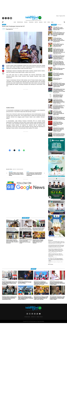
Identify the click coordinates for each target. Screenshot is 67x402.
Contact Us (33, 316)
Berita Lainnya (50, 264)
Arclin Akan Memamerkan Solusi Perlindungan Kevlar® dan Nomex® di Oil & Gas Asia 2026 (56, 246)
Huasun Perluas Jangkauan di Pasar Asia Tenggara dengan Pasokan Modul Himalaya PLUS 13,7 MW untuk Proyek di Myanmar (55, 250)
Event (45, 22)
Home (15, 22)
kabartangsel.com (9, 29)
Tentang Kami (27, 316)
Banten (36, 22)
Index (52, 22)
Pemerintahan (20, 22)
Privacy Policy (40, 316)
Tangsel (25, 22)
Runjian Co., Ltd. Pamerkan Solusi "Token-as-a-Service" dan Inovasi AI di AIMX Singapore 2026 (56, 242)
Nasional (41, 22)
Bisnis (49, 22)
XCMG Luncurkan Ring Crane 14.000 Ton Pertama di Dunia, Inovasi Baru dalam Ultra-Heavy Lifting (55, 254)
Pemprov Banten (20, 169)
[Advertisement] (33, 7)
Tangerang (31, 22)
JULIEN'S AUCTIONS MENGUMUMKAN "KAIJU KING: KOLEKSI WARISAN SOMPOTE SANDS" (55, 259)
